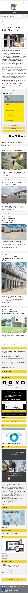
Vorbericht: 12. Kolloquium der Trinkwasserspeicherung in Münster (12, 355)
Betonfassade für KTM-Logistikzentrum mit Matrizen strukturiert (12, 258)
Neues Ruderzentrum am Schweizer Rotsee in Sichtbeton (12, 312)
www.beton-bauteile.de (11, 500)
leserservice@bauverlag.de (9, 502)
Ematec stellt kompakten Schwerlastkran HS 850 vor (11, 366)
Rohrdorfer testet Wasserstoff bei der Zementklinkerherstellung (13, 363)
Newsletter (3, 586)
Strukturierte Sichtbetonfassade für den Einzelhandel (13, 183)
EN (26, 2)
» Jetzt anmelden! (14, 411)
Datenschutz (20, 586)
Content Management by (7, 590)
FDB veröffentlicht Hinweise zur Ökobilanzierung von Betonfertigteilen (13, 359)
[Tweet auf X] (13, 136)
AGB (15, 586)
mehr (3, 504)
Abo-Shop (4, 556)
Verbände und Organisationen (9, 533)
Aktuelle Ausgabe (6, 553)
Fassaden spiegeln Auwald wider (13, 150)
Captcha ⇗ (19, 408)
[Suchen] (25, 16)
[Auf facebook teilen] (10, 136)
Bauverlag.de (4, 591)
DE (23, 2)
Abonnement (14, 128)
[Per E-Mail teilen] (22, 136)
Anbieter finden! (14, 579)
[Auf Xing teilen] (16, 136)
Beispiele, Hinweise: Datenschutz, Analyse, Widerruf (13, 414)
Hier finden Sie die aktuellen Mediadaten (12, 443)
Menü (14, 12)
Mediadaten (5, 555)
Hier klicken (16, 407)
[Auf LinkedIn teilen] (19, 136)
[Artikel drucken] (25, 136)
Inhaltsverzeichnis (14, 130)
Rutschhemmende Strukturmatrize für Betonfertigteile (8, 220)
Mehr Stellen (14, 421)
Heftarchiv (4, 558)
